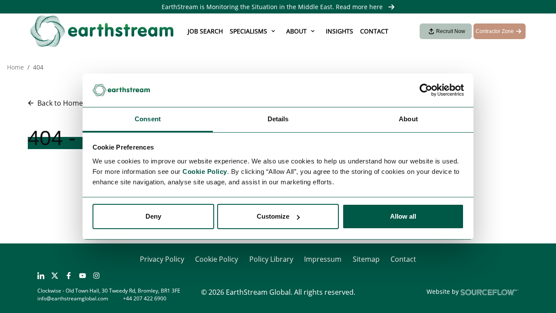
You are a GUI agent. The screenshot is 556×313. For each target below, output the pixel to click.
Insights (339, 31)
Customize (273, 216)
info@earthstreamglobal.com (72, 298)
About (296, 31)
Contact (374, 31)
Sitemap (366, 259)
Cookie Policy (216, 259)
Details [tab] (278, 119)
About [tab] (408, 119)
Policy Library (271, 259)
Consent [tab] (148, 119)
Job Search (205, 31)
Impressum (322, 259)
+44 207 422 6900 (144, 298)
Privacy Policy (162, 259)
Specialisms (248, 31)
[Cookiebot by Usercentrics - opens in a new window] (426, 90)
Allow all (403, 216)
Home (15, 67)
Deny (153, 216)
